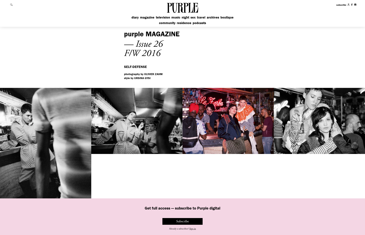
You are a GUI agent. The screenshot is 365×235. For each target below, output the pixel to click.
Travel (201, 17)
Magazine (147, 17)
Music (175, 17)
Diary (135, 17)
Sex (193, 17)
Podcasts (199, 23)
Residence (184, 23)
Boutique (227, 17)
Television (163, 17)
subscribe (341, 5)
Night (185, 17)
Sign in (192, 228)
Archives (213, 17)
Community (167, 23)
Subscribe (182, 221)
